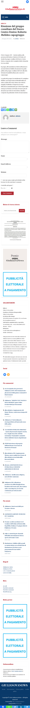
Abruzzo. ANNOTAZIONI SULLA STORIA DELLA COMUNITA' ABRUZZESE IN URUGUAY (13, 467)
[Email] (16, 110)
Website (3, 172)
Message (4, 139)
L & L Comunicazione (9, 571)
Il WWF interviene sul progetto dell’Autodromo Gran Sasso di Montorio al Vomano (13, 445)
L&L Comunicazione (17, 671)
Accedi (5, 586)
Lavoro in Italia (7, 573)
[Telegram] (13, 110)
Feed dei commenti (8, 590)
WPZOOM (18, 703)
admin (17, 38)
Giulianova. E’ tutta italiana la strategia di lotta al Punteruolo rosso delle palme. (15, 422)
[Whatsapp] (7, 110)
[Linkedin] (10, 110)
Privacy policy (20, 689)
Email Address (6, 164)
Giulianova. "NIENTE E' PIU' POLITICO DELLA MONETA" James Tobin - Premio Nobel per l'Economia (15, 402)
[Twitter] (5, 110)
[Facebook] (2, 110)
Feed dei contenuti (8, 588)
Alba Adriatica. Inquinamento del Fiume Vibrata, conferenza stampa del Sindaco (16, 412)
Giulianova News (7, 569)
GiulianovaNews (15, 685)
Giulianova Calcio (8, 567)
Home (3, 689)
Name (3, 156)
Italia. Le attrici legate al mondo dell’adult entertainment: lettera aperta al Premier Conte (14, 535)
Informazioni (10, 689)
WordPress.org (7, 592)
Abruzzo (3, 23)
